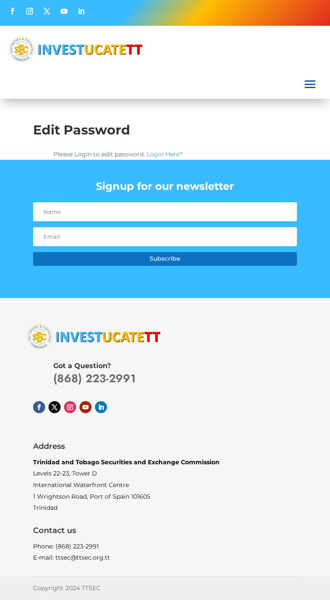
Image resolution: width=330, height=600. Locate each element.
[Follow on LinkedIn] (81, 11)
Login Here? (165, 154)
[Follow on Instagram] (30, 11)
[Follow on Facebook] (12, 11)
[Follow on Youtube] (64, 11)
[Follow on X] (47, 11)
